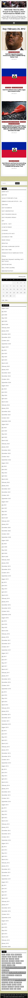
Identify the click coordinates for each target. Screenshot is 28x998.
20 (7, 292)
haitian (3, 975)
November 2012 (6, 833)
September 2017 (6, 650)
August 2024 (5, 385)
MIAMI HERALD (6, 240)
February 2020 (6, 559)
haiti (14, 965)
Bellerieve (4, 957)
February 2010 (6, 940)
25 (24, 292)
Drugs (13, 963)
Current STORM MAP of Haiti (9, 198)
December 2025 (6, 334)
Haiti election (5, 977)
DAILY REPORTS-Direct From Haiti (10, 121)
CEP (7, 959)
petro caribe (10, 986)
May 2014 (4, 775)
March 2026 (5, 324)
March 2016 (5, 705)
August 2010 (5, 921)
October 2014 (5, 759)
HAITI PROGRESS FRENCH (9, 217)
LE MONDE (5, 230)
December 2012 (6, 830)
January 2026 (5, 331)
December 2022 (6, 450)
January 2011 (5, 904)
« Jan (3, 300)
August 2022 (5, 463)
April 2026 (4, 321)
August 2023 (5, 424)
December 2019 (6, 566)
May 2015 (4, 737)
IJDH (3, 220)
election (4, 965)
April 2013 (4, 817)
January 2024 (5, 408)
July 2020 (4, 543)
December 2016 (6, 679)
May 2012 (4, 853)
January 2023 (5, 447)
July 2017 (4, 656)
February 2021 (6, 521)
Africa (3, 954)
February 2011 (6, 901)
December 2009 (6, 946)
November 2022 (6, 453)
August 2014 (5, 766)
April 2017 (4, 666)
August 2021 (5, 501)
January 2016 (5, 711)
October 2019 (5, 572)
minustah (14, 984)
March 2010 (5, 937)
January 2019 (5, 601)
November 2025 (6, 337)
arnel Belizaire (18, 954)
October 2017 (5, 647)
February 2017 (6, 672)
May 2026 (4, 318)
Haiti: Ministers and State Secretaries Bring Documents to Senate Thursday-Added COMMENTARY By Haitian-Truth (14, 164)
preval (22, 986)
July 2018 (4, 621)
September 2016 (6, 688)
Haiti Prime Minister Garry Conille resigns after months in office (14, 90)
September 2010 (6, 917)
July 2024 (4, 389)
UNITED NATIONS (7, 264)
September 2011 (6, 879)
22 (14, 292)
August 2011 (5, 882)
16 (17, 289)
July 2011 (4, 885)
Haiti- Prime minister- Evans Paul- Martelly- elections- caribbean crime (14, 972)
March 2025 (5, 363)
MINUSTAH (5, 243)
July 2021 (4, 505)
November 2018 (6, 608)
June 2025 (4, 353)
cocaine (17, 959)
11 (24, 286)
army (12, 954)
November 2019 (6, 569)
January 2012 (5, 866)
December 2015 (6, 714)
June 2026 (4, 315)
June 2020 (4, 547)
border (9, 957)
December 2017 (6, 640)
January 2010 (5, 943)
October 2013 (5, 798)
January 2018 (5, 637)
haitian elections (10, 975)
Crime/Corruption (14, 161)
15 (14, 289)
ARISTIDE (4, 195)
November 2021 (6, 492)
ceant (3, 959)
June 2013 (4, 811)
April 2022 (4, 476)
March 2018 (5, 630)
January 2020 (5, 563)
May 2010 (4, 930)
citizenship (11, 959)
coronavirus (5, 961)
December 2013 (6, 792)
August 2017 (5, 653)
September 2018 (6, 614)
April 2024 (4, 398)
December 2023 (6, 411)
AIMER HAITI (5, 191)
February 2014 (6, 785)
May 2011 (4, 891)
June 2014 (4, 772)
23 (17, 292)
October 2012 (5, 837)
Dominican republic (6, 963)
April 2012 (4, 856)
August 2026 (5, 308)
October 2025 (5, 340)
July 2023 (4, 427)
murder (19, 984)
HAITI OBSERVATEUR (8, 211)
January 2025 (5, 369)
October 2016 (5, 685)
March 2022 (5, 479)
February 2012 (6, 862)
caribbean (14, 957)
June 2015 (4, 734)
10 (21, 286)
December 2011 (6, 869)
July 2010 (4, 924)
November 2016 (6, 682)
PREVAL (4, 256)
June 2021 (4, 508)
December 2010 (6, 908)
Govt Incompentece (14, 52)
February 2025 (6, 366)
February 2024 (6, 405)
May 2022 (4, 472)
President (17, 986)
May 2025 (4, 356)
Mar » (6, 300)
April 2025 (4, 360)
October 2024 (5, 379)
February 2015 (6, 746)
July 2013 (4, 808)
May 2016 (4, 698)
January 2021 (5, 524)
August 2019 (5, 579)
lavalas (3, 984)
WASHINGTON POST (7, 271)
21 (10, 292)
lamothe (11, 982)
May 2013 (4, 814)
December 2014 (6, 753)
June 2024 (4, 392)
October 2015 (5, 721)
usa (15, 989)
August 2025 (5, 347)
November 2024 (6, 376)
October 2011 (5, 875)
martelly (9, 984)
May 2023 (4, 434)
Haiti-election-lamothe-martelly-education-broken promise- (13, 967)
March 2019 (5, 595)
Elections (8, 87)
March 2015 (5, 743)
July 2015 (4, 730)
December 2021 (6, 489)
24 (21, 292)
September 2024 (6, 382)
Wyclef (19, 989)
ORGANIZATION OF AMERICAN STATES (12, 253)
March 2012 (5, 859)
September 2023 (6, 421)
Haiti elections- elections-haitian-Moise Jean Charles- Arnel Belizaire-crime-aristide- (13, 980)
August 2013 (5, 804)
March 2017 (5, 669)
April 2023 (4, 437)
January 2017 (5, 676)
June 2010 (4, 927)
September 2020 (6, 537)
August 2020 (5, 540)
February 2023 (6, 443)
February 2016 (6, 708)
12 (3, 289)
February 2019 (6, 598)
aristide (8, 954)
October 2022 (5, 456)
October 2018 (5, 611)
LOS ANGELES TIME (7, 237)
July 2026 (4, 311)
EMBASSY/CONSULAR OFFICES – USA (12, 201)
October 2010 (5, 914)
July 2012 (4, 846)
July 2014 (4, 769)
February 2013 (6, 824)
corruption (11, 961)
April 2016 (4, 701)
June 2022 (4, 469)
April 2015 (4, 740)
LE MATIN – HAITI (7, 224)
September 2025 (6, 344)
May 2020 (4, 550)
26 (3, 296)
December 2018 (6, 605)
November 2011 (6, 872)
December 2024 (6, 373)
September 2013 (6, 801)
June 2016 (4, 695)
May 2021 (4, 511)
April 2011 (4, 895)
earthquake (18, 963)
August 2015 (5, 727)
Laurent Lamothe (17, 982)
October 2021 (5, 495)
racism (11, 989)
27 (7, 296)
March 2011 (5, 898)
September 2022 (6, 460)
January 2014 (5, 788)
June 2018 (4, 624)
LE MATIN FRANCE (7, 227)
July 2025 (4, 350)
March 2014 (5, 782)
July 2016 (4, 692)
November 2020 (6, 530)
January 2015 (5, 750)
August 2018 (5, 618)
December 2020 (6, 527)
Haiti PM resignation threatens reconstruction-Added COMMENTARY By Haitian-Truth (14, 55)
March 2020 (5, 556)
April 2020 (4, 553)
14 (10, 289)
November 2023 (6, 414)
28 (10, 296)
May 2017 (4, 663)
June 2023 (4, 431)
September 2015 (6, 724)
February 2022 (6, 482)
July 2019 (4, 582)
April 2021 (4, 514)
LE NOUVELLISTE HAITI (8, 233)
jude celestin (5, 982)
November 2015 (6, 717)
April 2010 (4, 933)
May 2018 (4, 627)
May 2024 (4, 395)
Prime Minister (5, 989)
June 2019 (4, 585)
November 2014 (6, 756)
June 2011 (4, 888)
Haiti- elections (5, 970)
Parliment (4, 986)
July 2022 (4, 466)
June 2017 (4, 659)
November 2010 (6, 911)
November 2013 (6, 795)
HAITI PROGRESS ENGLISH (9, 214)
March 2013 (5, 821)
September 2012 (6, 840)
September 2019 (6, 576)
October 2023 (5, 418)
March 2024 (5, 402)
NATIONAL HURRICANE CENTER (10, 246)
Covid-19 (17, 961)
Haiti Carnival (18, 975)
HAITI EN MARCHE (7, 207)
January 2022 (5, 485)
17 (21, 289)
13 (7, 289)
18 (24, 289)
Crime (22, 961)
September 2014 (6, 763)
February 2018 (6, 634)
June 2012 (4, 850)
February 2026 (6, 327)
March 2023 (5, 440)
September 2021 (6, 498)
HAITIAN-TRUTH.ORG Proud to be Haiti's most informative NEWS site (14, 11)
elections (9, 965)
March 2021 (5, 518)
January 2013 (5, 827)
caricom (20, 957)
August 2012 (5, 843)
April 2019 (4, 592)
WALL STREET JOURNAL (8, 267)
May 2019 (4, 588)
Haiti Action (5, 204)
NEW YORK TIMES (7, 249)
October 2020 (5, 534)
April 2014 (4, 779)
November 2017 (6, 643)
